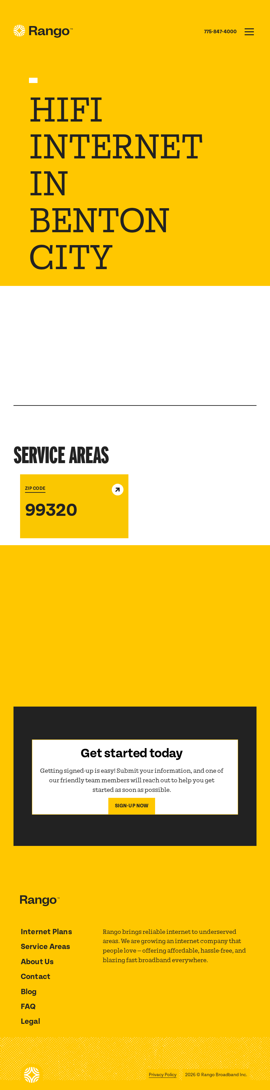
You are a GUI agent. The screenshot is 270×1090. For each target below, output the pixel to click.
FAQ (28, 1006)
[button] (249, 31)
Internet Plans (46, 931)
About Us (37, 961)
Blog (29, 991)
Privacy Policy (162, 1074)
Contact (36, 976)
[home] (43, 32)
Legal (30, 1021)
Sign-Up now (132, 806)
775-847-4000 (220, 32)
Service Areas (45, 946)
